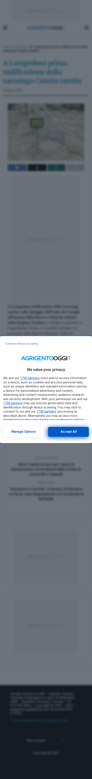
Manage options (23, 432)
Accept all (69, 432)
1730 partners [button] (30, 378)
